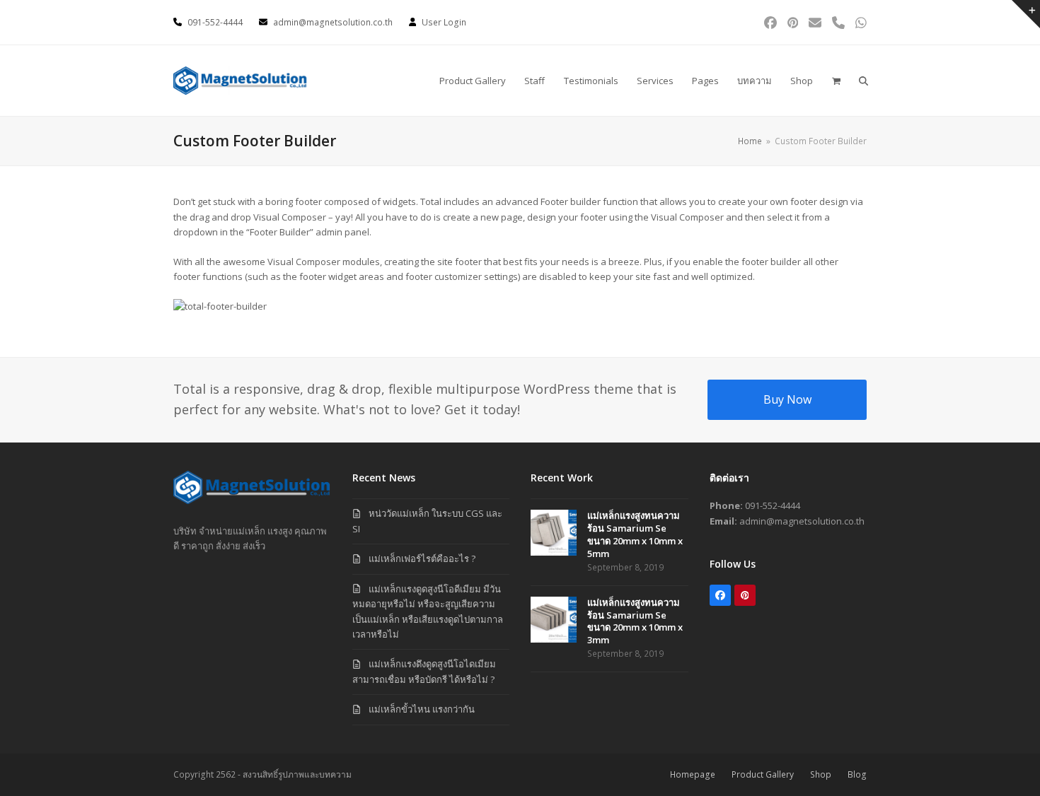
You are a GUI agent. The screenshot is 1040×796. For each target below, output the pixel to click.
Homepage (692, 774)
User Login (444, 22)
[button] (835, 80)
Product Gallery (763, 774)
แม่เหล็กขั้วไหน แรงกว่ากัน (422, 709)
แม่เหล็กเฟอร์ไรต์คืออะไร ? (422, 558)
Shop (820, 774)
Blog (857, 774)
